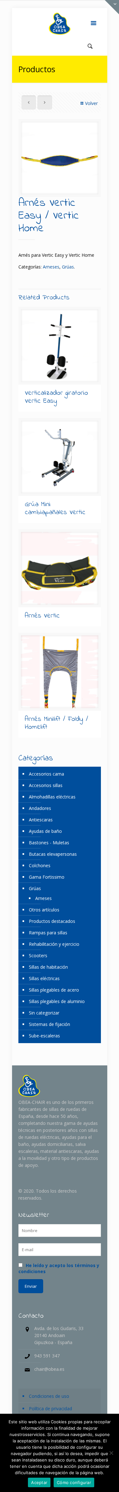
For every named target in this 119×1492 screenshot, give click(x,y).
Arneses (51, 267)
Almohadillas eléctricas (52, 797)
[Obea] (59, 24)
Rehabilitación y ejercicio (54, 944)
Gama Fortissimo (46, 877)
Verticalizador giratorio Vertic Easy (56, 397)
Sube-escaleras (44, 1036)
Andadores (40, 808)
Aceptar (39, 1482)
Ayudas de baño (45, 831)
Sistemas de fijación (49, 1024)
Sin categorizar (44, 1013)
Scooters (38, 955)
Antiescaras (41, 820)
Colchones (39, 865)
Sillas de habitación (48, 967)
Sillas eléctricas (44, 978)
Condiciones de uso (49, 1396)
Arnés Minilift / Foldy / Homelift (56, 723)
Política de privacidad (50, 1408)
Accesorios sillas (46, 785)
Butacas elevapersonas (53, 854)
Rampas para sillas (48, 933)
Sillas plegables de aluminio (57, 1001)
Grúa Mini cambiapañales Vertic (55, 508)
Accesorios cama (46, 774)
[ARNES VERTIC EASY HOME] (59, 158)
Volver (91, 103)
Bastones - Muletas (49, 843)
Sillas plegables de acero (54, 990)
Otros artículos (44, 910)
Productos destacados (52, 921)
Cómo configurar (74, 1482)
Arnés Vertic (42, 616)
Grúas (68, 267)
